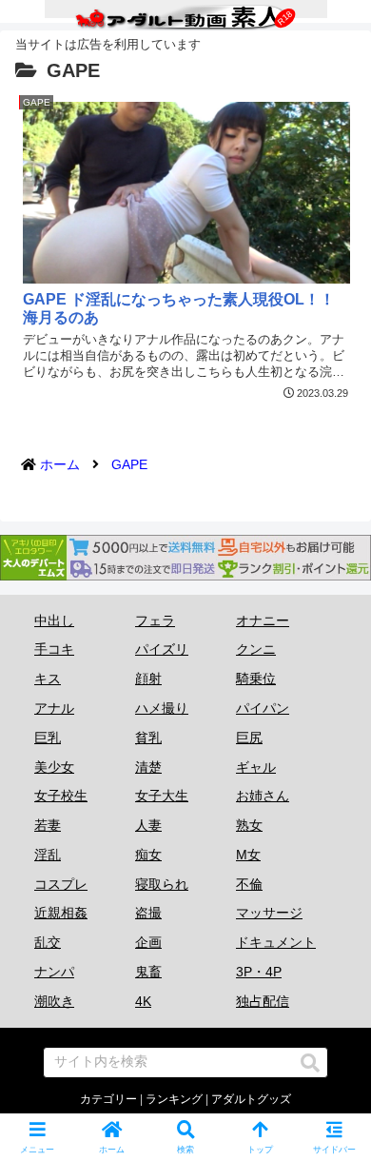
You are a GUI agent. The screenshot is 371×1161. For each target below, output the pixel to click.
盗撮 (148, 912)
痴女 (148, 854)
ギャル (256, 767)
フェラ (155, 620)
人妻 (148, 825)
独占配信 (262, 1001)
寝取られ (161, 884)
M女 (248, 854)
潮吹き (54, 1001)
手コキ (54, 649)
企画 (148, 942)
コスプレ (61, 884)
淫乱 (47, 854)
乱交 (47, 942)
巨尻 (249, 737)
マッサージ (269, 912)
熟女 (249, 825)
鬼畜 (148, 971)
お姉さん (262, 795)
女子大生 (161, 795)
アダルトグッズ (251, 1099)
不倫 (249, 884)
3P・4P (259, 971)
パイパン (262, 708)
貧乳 (148, 737)
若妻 (47, 825)
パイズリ (161, 649)
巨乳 (47, 737)
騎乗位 (256, 678)
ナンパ (54, 971)
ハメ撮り (161, 708)
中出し (54, 620)
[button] (310, 1062)
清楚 (148, 767)
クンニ (256, 649)
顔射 (148, 678)
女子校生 (61, 795)
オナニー (262, 620)
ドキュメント (276, 942)
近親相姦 (61, 912)
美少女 (54, 767)
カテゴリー (108, 1099)
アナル (54, 708)
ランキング (174, 1099)
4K (143, 1001)
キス (47, 678)
